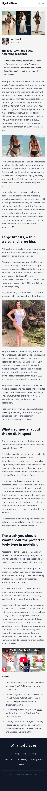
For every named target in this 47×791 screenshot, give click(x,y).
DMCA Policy (22, 759)
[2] (13, 227)
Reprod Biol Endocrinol (16, 725)
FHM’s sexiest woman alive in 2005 (26, 375)
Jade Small (15, 39)
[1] (8, 130)
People (17, 701)
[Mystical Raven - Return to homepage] (23, 745)
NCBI (39, 709)
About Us (8, 759)
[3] (21, 448)
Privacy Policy (37, 759)
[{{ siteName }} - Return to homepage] (9, 3)
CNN (22, 686)
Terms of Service (23, 765)
